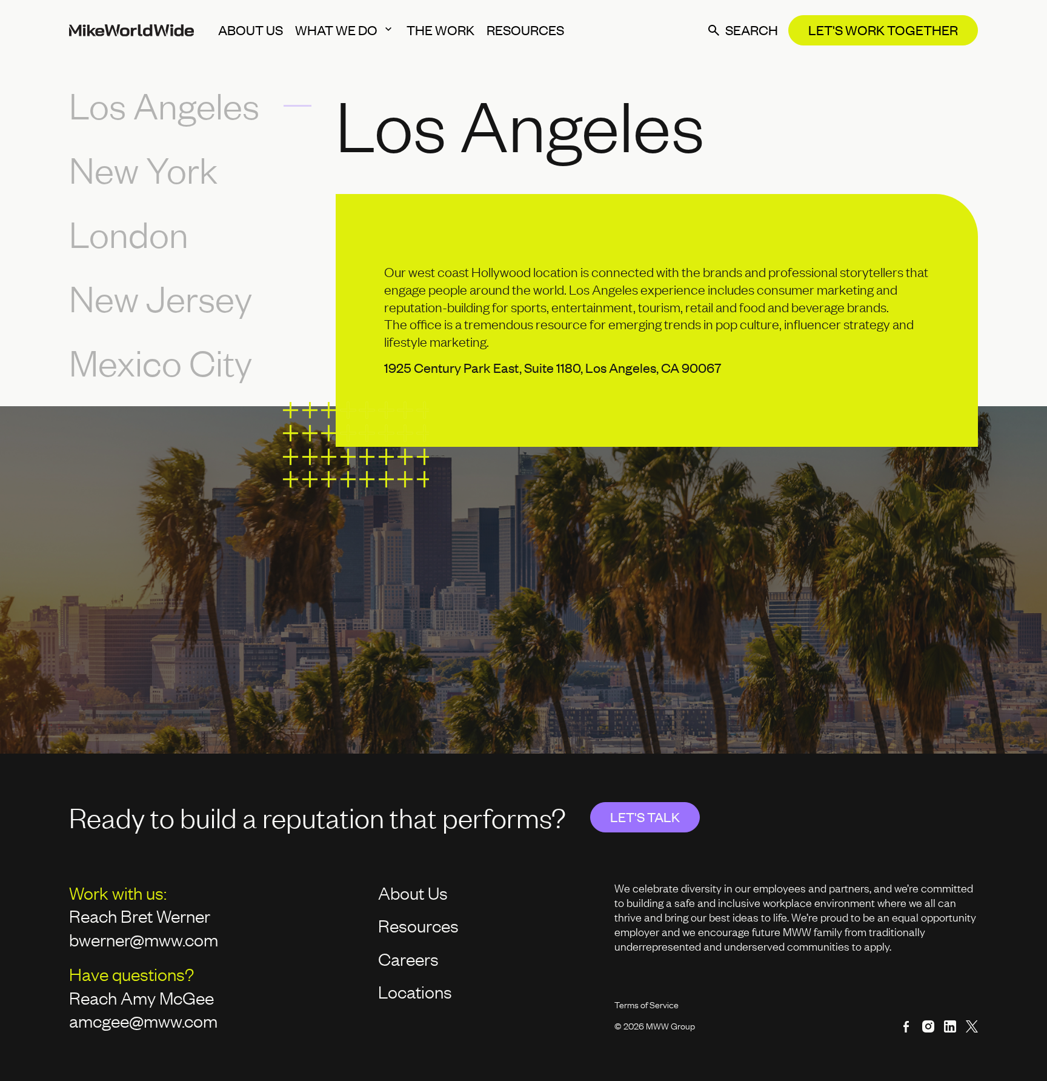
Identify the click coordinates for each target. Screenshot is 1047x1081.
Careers (408, 958)
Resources (418, 925)
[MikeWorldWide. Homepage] (131, 30)
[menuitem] (250, 30)
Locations (415, 991)
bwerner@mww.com (145, 939)
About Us (413, 892)
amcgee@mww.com (143, 1020)
